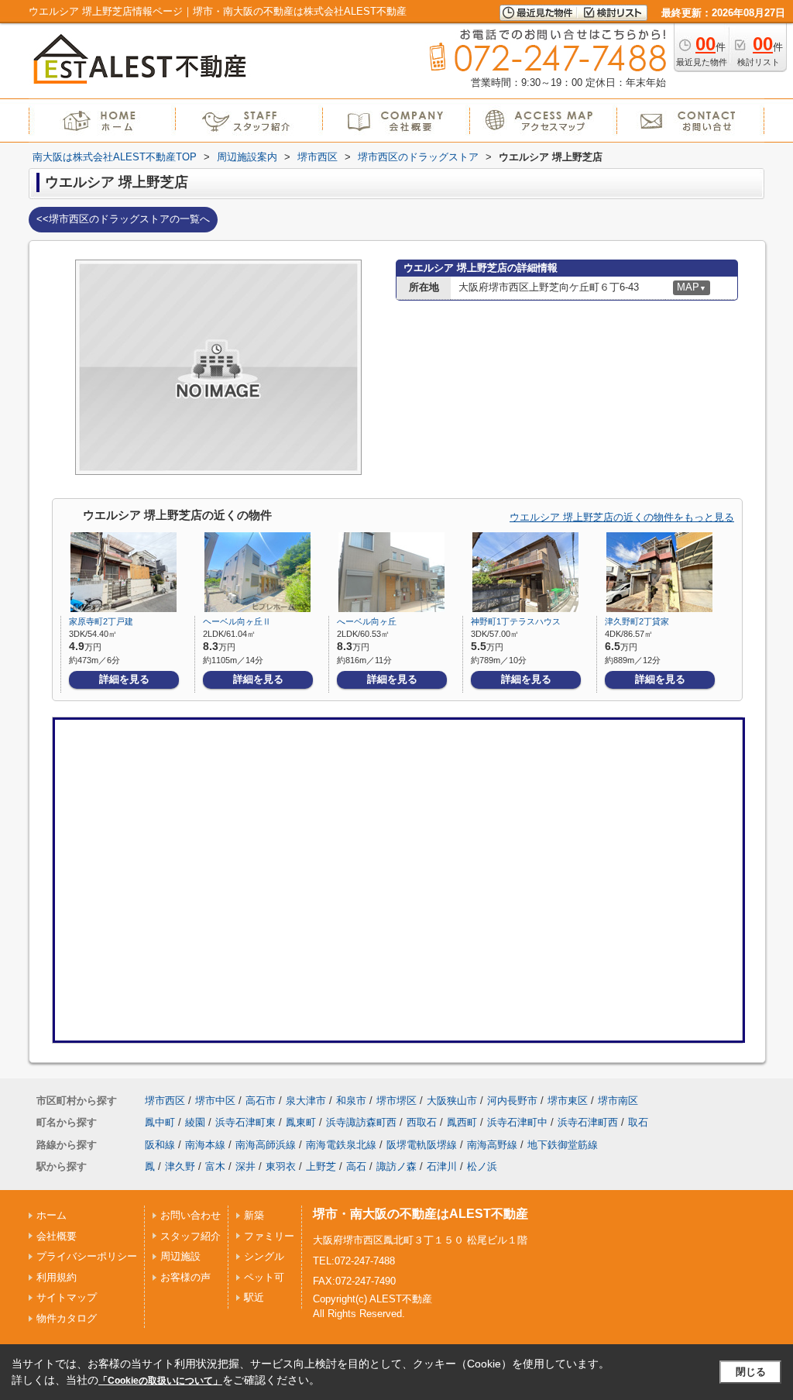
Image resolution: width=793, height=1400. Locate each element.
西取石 (422, 1122)
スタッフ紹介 (190, 1236)
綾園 (195, 1122)
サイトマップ (66, 1297)
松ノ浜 (482, 1166)
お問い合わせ (190, 1215)
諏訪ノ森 (396, 1166)
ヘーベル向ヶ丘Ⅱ (237, 621)
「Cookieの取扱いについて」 (160, 1380)
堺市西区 (165, 1100)
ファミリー (269, 1236)
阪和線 (160, 1145)
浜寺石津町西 (588, 1122)
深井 (245, 1166)
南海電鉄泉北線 (341, 1145)
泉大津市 (306, 1100)
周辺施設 (180, 1256)
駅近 (254, 1297)
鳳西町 (462, 1122)
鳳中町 (160, 1122)
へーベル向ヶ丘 (366, 621)
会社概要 (56, 1236)
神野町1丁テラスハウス (516, 621)
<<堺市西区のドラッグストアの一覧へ (123, 219)
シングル (264, 1256)
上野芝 (321, 1166)
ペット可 (264, 1277)
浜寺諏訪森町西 (361, 1122)
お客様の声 (185, 1277)
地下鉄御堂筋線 (562, 1145)
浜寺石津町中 (517, 1122)
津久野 (180, 1166)
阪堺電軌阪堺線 (421, 1145)
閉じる (751, 1372)
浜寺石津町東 (245, 1122)
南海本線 (205, 1145)
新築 (254, 1215)
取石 (638, 1122)
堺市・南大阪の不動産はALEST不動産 (420, 1213)
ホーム (51, 1215)
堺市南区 (618, 1100)
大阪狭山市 (452, 1100)
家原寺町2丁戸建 (101, 621)
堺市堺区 (396, 1100)
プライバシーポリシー (86, 1256)
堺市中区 (215, 1100)
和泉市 (351, 1100)
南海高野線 (492, 1145)
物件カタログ (66, 1318)
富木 (215, 1166)
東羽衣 (281, 1166)
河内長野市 (512, 1100)
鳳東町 (301, 1122)
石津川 (442, 1166)
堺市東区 (568, 1100)
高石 (356, 1166)
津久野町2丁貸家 (637, 621)
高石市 (260, 1100)
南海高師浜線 (265, 1145)
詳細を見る (124, 679)
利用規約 (56, 1277)
